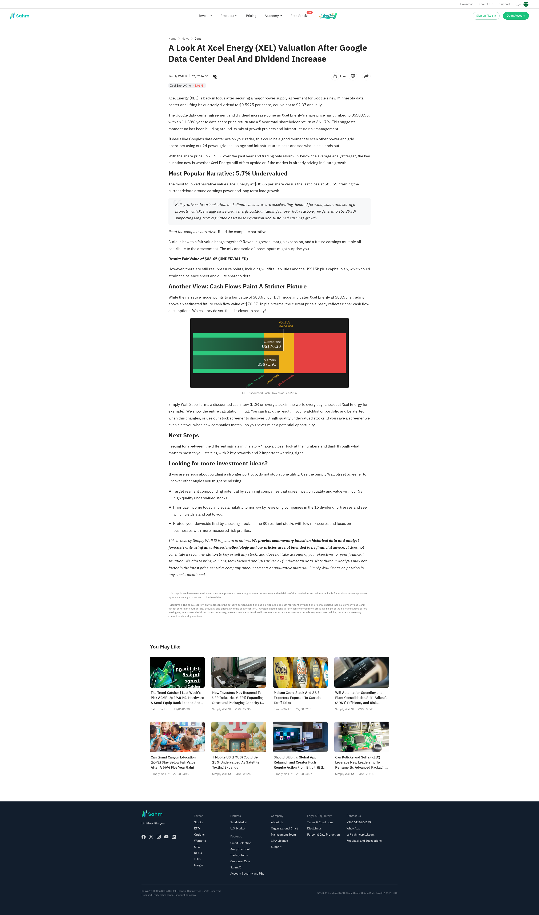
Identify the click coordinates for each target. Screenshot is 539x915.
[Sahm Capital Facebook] (143, 837)
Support (504, 4)
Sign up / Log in (486, 15)
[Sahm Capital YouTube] (166, 837)
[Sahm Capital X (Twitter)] (151, 837)
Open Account (516, 15)
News (185, 38)
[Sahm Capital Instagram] (159, 837)
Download (467, 4)
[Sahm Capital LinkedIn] (174, 837)
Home (172, 38)
